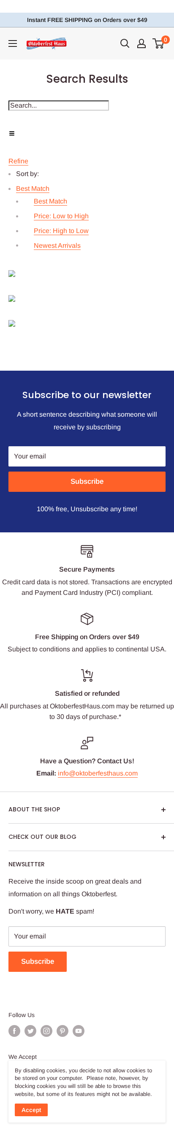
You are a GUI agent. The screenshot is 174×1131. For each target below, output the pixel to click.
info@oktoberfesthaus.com (98, 773)
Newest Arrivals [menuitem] (57, 245)
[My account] (141, 43)
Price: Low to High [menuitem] (61, 216)
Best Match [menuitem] (50, 201)
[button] (32, 188)
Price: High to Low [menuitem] (61, 230)
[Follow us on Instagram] (46, 1031)
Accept (31, 1110)
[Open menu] (12, 43)
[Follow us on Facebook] (14, 1031)
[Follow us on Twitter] (30, 1031)
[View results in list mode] (87, 298)
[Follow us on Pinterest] (62, 1031)
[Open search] (125, 43)
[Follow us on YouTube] (78, 1031)
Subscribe (87, 481)
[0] (158, 43)
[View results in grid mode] (87, 273)
